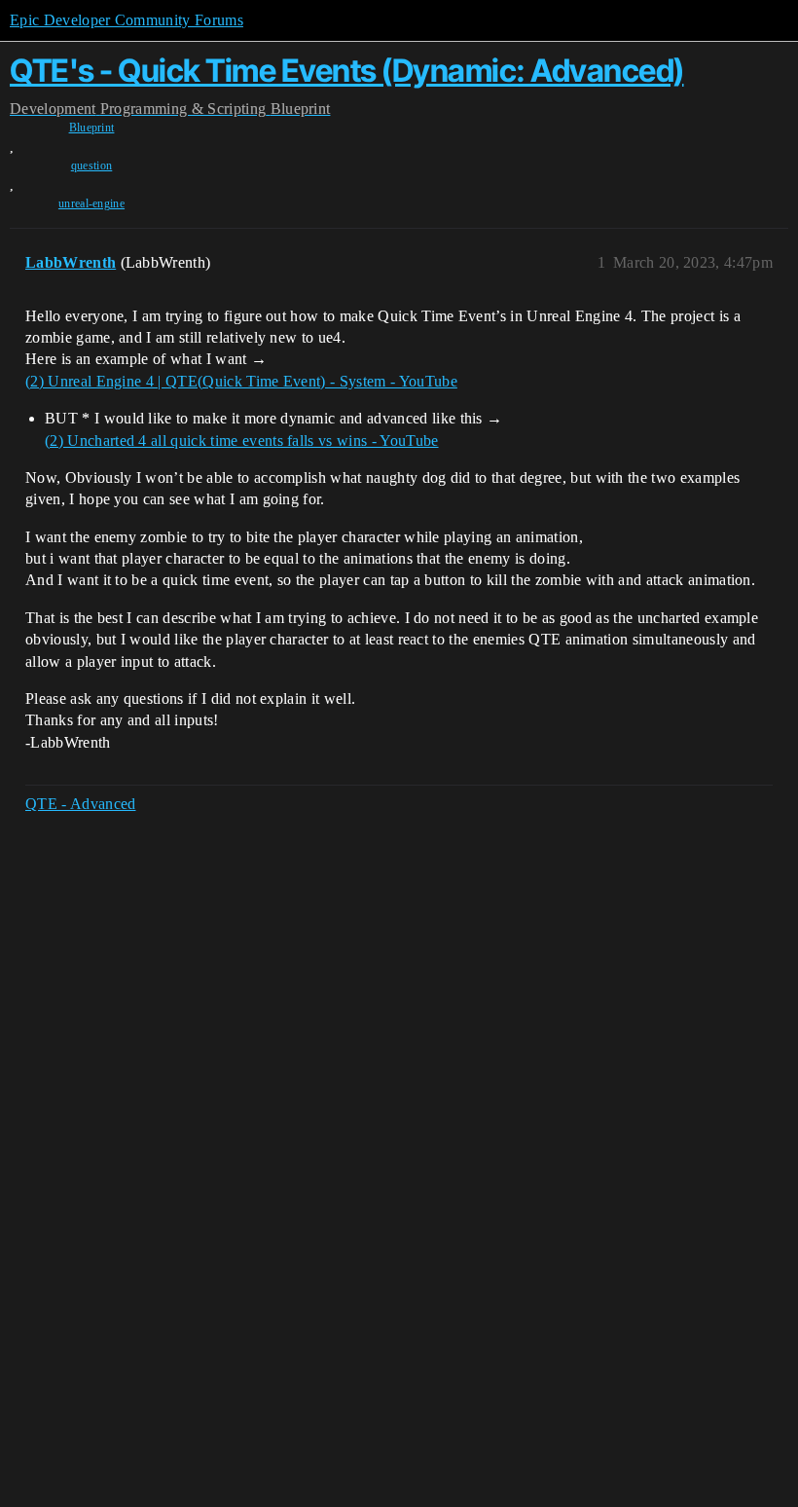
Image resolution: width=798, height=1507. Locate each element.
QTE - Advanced (80, 803)
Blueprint (92, 127)
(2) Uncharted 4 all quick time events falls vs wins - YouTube (242, 440)
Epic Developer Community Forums (126, 20)
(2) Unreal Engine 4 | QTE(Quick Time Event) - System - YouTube (241, 381)
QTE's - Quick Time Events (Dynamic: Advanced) (347, 71)
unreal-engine (91, 203)
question (92, 165)
